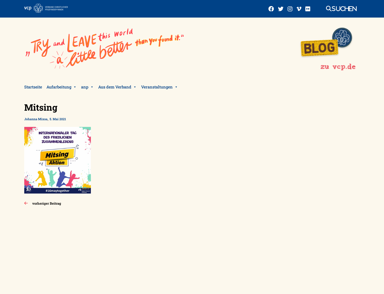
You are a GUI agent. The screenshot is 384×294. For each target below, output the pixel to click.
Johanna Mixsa (36, 119)
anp (84, 87)
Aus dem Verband (114, 87)
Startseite (33, 87)
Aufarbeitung (58, 87)
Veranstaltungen (157, 87)
